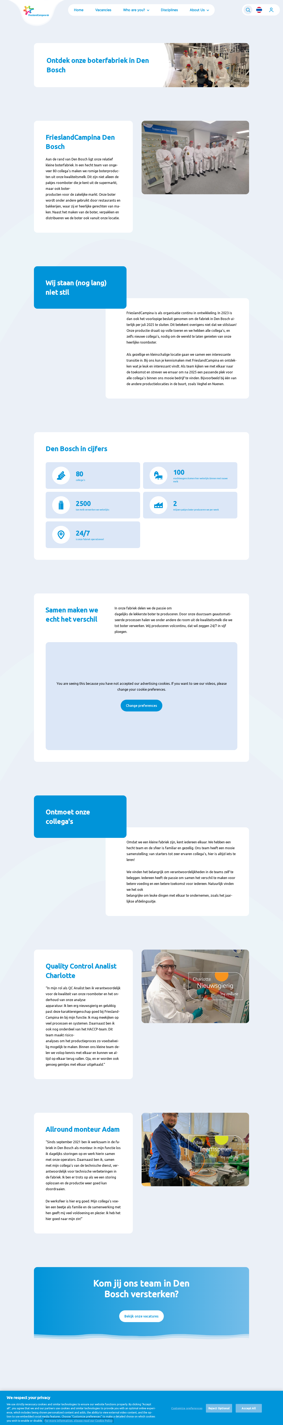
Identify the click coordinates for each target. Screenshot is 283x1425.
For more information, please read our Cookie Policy (78, 1420)
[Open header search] (248, 9)
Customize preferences (186, 1408)
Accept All (249, 1408)
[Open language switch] (259, 9)
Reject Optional (219, 1408)
